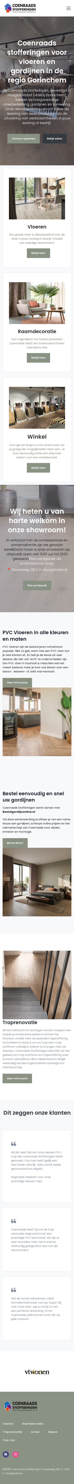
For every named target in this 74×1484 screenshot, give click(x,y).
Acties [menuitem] (35, 1432)
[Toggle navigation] (68, 8)
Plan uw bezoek (37, 585)
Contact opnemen (23, 138)
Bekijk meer (38, 253)
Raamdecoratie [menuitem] (32, 1424)
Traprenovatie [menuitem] (12, 1432)
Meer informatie (17, 682)
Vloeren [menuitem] (8, 1424)
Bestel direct (15, 843)
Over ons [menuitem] (9, 1440)
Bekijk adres (54, 138)
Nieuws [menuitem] (52, 1432)
